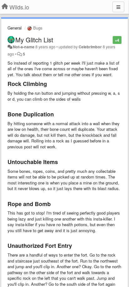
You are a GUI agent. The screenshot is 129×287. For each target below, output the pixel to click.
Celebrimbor (90, 47)
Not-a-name (23, 47)
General (15, 28)
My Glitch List (34, 39)
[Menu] (118, 7)
